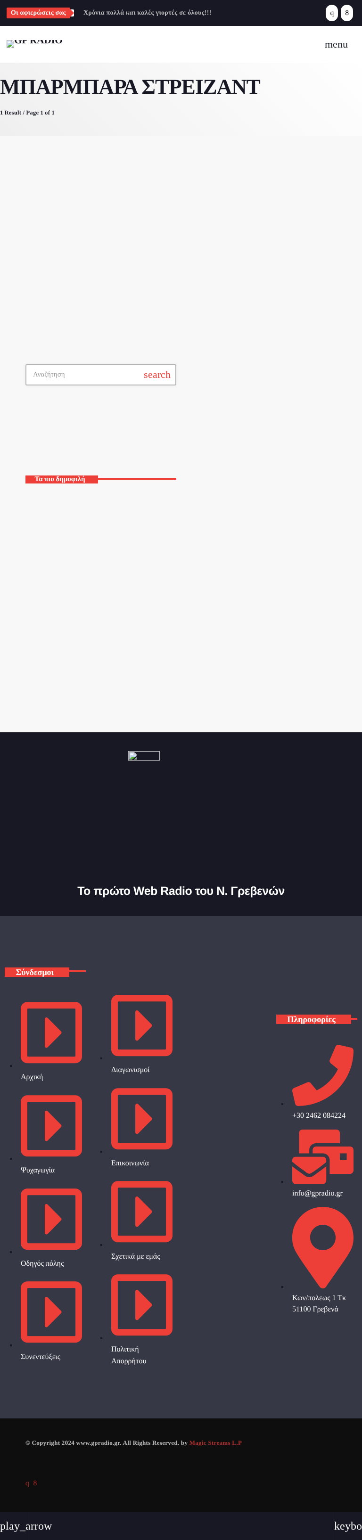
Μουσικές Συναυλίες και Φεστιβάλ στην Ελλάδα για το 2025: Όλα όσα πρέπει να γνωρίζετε (115, 510)
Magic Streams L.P (215, 1442)
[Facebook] (347, 13)
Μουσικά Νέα (168, 191)
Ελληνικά (210, 439)
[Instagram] (332, 13)
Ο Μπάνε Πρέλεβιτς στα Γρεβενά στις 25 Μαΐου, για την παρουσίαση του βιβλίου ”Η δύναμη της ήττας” (116, 629)
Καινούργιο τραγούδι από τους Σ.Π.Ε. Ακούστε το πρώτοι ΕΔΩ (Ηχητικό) (112, 589)
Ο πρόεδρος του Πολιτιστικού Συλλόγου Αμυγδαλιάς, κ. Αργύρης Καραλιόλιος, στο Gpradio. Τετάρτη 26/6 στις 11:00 (118, 668)
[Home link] (35, 44)
